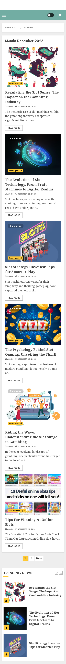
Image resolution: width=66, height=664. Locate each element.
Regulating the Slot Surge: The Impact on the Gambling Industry (32, 97)
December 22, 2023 (27, 106)
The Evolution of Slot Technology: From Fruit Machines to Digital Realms (29, 184)
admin (10, 106)
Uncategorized (15, 83)
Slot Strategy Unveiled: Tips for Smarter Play (30, 269)
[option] (33, 593)
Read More (14, 128)
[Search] (60, 15)
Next (39, 558)
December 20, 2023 (27, 529)
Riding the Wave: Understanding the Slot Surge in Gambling (31, 437)
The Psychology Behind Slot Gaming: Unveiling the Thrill (30, 352)
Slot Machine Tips (17, 510)
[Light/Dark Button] (50, 15)
